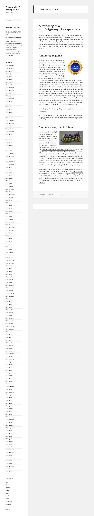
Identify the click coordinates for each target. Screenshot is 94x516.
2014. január (9, 463)
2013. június (9, 472)
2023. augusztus (10, 164)
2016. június (9, 400)
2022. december (10, 186)
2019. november (10, 288)
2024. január (9, 151)
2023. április (9, 175)
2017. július (9, 364)
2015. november (10, 419)
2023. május (9, 172)
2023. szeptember (10, 162)
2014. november (10, 452)
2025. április (9, 109)
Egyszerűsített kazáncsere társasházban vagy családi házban (14, 42)
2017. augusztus (10, 362)
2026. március (9, 79)
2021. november (10, 222)
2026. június (9, 71)
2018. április (9, 340)
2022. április (9, 208)
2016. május (9, 403)
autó (7, 482)
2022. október (9, 192)
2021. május (9, 238)
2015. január (9, 447)
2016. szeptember (10, 392)
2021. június (9, 236)
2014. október (9, 455)
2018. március (9, 343)
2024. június (9, 137)
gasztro (7, 493)
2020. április (9, 274)
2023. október (9, 159)
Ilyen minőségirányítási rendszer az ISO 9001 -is (58, 149)
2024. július (9, 134)
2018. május (9, 337)
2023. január (9, 183)
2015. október (9, 422)
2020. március (9, 277)
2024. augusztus (10, 131)
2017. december (10, 351)
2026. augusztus (10, 65)
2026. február (9, 82)
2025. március (9, 112)
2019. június (9, 301)
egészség (8, 487)
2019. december (10, 285)
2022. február (9, 214)
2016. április (9, 406)
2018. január (9, 348)
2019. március (9, 310)
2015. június (9, 433)
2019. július (9, 299)
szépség (7, 498)
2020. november (10, 255)
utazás (7, 507)
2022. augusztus (10, 197)
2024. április (9, 142)
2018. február (9, 345)
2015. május (9, 436)
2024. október (9, 126)
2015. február (9, 444)
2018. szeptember (10, 326)
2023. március (9, 178)
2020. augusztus (10, 263)
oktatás (7, 496)
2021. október (9, 225)
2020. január (9, 282)
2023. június (9, 170)
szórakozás (8, 504)
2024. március (9, 145)
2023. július (9, 167)
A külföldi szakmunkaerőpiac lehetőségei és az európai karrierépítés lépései (14, 53)
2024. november (10, 123)
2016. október (9, 389)
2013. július (9, 469)
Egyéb (7, 490)
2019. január (9, 315)
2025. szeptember (10, 96)
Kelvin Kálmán (52, 195)
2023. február (9, 181)
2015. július (9, 430)
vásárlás (8, 509)
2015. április (9, 439)
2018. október (9, 323)
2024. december (10, 120)
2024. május (9, 140)
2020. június (9, 268)
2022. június (9, 203)
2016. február (9, 411)
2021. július (9, 233)
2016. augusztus (10, 395)
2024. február (9, 148)
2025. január (9, 118)
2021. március (9, 244)
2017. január (9, 381)
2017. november (10, 353)
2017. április (9, 373)
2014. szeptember (10, 458)
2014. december (10, 450)
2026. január (9, 85)
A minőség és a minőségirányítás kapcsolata (59, 27)
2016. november (10, 386)
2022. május (9, 205)
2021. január (9, 249)
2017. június (9, 367)
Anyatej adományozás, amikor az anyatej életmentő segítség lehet (13, 32)
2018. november (10, 321)
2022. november (10, 189)
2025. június (9, 104)
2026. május (9, 74)
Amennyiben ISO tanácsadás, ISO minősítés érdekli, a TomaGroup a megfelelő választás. (61, 180)
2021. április (9, 241)
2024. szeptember (10, 129)
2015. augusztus (10, 428)
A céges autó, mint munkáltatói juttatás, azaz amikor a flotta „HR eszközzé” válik (14, 47)
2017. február (9, 378)
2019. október (9, 290)
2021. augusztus (10, 230)
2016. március (9, 408)
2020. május (9, 271)
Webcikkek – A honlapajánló (13, 8)
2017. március (9, 375)
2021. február (9, 247)
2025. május (9, 107)
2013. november (10, 466)
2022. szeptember (10, 194)
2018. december (10, 318)
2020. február (9, 279)
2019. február (9, 312)
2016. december (10, 384)
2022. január (9, 216)
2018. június (9, 334)
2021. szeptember (10, 227)
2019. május (9, 304)
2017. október (9, 356)
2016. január (9, 414)
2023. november (10, 156)
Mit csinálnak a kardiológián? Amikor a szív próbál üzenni (13, 38)
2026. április (9, 76)
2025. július (9, 101)
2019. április (9, 307)
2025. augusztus (10, 98)
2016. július (9, 397)
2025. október (9, 93)
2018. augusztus (10, 329)
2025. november (10, 90)
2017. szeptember (10, 359)
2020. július (9, 266)
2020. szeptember (10, 260)
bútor (7, 485)
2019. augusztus (10, 296)
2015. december (10, 417)
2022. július (9, 200)
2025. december (10, 87)
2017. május (9, 370)
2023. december (10, 153)
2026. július (9, 68)
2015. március (9, 441)
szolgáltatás (9, 501)
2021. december (10, 219)
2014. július (9, 461)
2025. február (9, 115)
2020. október (9, 258)
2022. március (9, 211)
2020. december (10, 252)
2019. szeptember (10, 293)
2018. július (9, 332)
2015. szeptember (10, 425)
